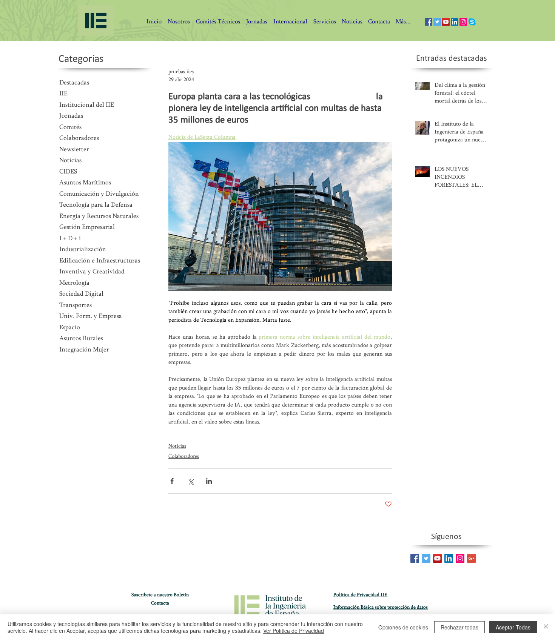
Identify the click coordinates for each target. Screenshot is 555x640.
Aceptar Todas (513, 627)
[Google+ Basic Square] (471, 558)
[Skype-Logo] (472, 22)
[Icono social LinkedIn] (454, 22)
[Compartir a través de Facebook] (172, 481)
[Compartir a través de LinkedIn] (209, 481)
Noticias (177, 446)
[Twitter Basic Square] (426, 558)
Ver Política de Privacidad (293, 630)
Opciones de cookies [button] (403, 627)
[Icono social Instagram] (463, 22)
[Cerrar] (545, 627)
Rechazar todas (459, 627)
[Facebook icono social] (428, 22)
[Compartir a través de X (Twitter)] (190, 481)
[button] (379, 22)
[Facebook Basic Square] (414, 558)
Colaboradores (183, 456)
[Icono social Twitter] (437, 22)
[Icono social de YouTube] (446, 22)
